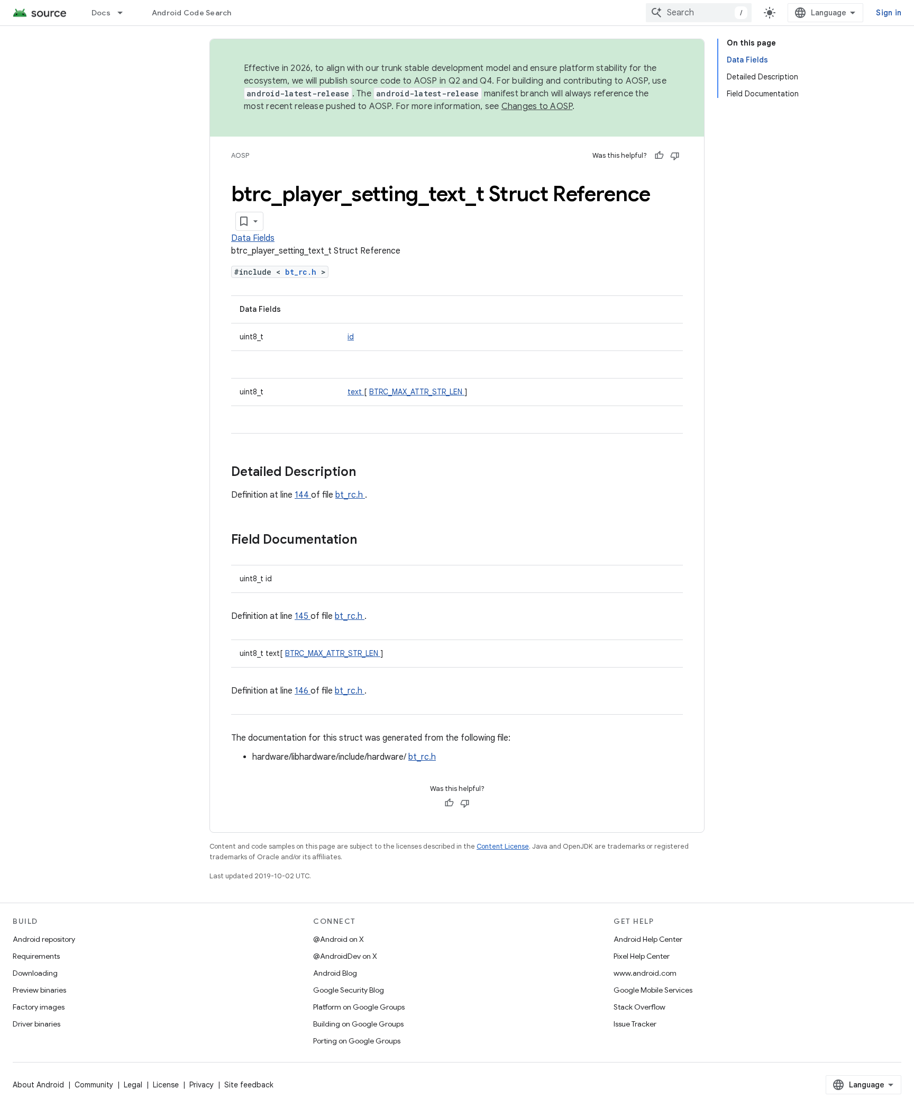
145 (302, 616)
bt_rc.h (303, 272)
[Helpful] (659, 156)
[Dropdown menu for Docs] (125, 12)
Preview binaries (39, 990)
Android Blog (335, 973)
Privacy (201, 1085)
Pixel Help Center (642, 956)
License (166, 1085)
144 (303, 495)
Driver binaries (36, 1024)
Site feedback (248, 1085)
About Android (38, 1085)
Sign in (888, 12)
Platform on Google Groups (359, 1007)
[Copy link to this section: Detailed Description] (369, 472)
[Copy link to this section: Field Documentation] (370, 540)
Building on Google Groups (358, 1024)
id (351, 336)
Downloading (35, 973)
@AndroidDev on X (345, 956)
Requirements (36, 956)
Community (94, 1085)
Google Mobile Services (653, 990)
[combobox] (699, 12)
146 (302, 691)
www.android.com (645, 973)
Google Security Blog (348, 990)
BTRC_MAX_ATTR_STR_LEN (416, 392)
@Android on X (338, 939)
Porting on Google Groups (356, 1041)
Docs (101, 12)
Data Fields (253, 238)
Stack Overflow (639, 1007)
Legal (133, 1085)
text (356, 392)
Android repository (44, 939)
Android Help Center (648, 939)
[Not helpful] (675, 156)
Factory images (39, 1007)
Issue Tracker (635, 1024)
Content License (503, 846)
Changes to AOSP (537, 106)
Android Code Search (192, 12)
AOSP (240, 155)
